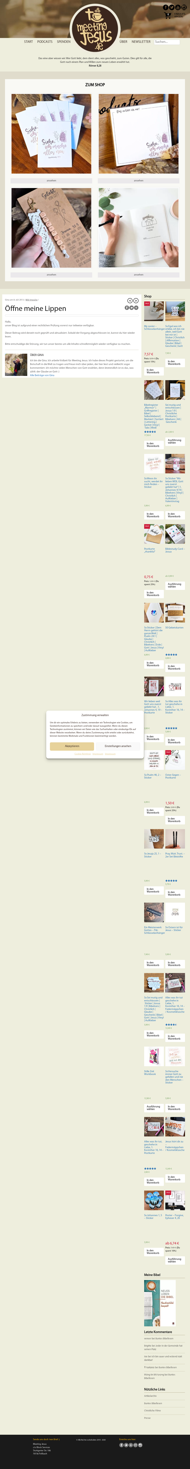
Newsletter (141, 42)
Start (28, 42)
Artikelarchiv (150, 1396)
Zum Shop (95, 85)
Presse (147, 1418)
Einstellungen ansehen (118, 746)
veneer (147, 1338)
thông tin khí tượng (154, 1375)
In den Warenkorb (153, 371)
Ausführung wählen (174, 441)
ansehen (51, 180)
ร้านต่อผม (149, 1367)
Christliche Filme (152, 1411)
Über (123, 42)
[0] (167, 20)
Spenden (64, 42)
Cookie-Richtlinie (83, 754)
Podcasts (45, 42)
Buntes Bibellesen (164, 1338)
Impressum (98, 754)
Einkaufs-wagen (180, 15)
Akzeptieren (72, 746)
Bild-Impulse (31, 300)
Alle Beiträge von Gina (42, 375)
